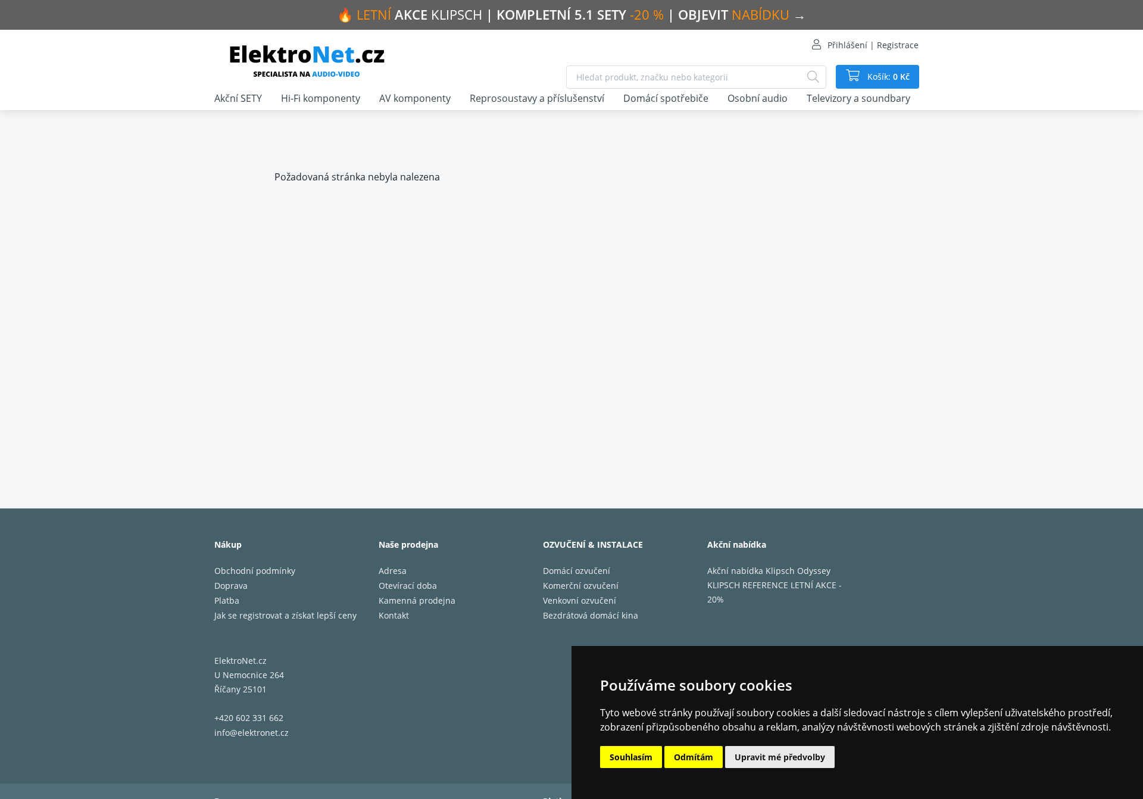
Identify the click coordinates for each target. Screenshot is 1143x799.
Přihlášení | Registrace (873, 45)
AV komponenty (415, 98)
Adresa (393, 570)
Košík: (887, 76)
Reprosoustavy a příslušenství (537, 98)
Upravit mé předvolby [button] (780, 757)
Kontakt (394, 615)
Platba (226, 600)
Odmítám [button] (693, 757)
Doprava (231, 585)
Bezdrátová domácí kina (590, 615)
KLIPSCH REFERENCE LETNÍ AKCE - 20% (774, 592)
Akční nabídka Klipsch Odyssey (768, 570)
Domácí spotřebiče (665, 98)
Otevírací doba (408, 585)
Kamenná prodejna (417, 600)
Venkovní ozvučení (579, 600)
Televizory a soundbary (858, 98)
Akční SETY (238, 98)
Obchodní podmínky (254, 570)
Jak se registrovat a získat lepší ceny (285, 615)
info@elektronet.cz (251, 732)
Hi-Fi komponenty (320, 98)
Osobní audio (757, 98)
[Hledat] (813, 77)
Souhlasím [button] (631, 757)
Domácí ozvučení (576, 570)
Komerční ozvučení (581, 585)
